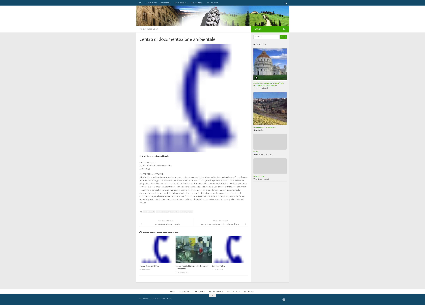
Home (140, 3)
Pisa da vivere (212, 3)
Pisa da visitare (197, 3)
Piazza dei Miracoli (260, 88)
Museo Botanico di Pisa (149, 266)
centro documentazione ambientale (167, 212)
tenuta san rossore (186, 212)
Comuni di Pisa (151, 3)
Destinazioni (164, 3)
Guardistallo (258, 130)
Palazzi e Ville (258, 176)
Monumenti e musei (148, 29)
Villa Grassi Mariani (261, 179)
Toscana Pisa (270, 127)
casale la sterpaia (149, 212)
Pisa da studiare (180, 3)
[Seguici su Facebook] (284, 29)
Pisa (281, 83)
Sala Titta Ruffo (218, 266)
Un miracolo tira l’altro (262, 154)
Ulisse (255, 152)
